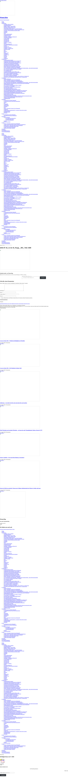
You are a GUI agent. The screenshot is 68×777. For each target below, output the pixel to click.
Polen (5, 33)
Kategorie (3, 240)
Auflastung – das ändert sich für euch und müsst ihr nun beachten (13, 402)
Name (1, 292)
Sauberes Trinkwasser (7, 78)
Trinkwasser (6, 109)
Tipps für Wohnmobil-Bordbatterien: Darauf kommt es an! (13, 92)
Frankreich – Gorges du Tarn (8, 48)
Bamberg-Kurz (6, 164)
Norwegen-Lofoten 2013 (8, 155)
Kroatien (5, 45)
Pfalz (5, 163)
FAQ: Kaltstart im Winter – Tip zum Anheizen (11, 74)
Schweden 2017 (6, 39)
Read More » (2, 343)
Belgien (5, 43)
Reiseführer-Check (7, 223)
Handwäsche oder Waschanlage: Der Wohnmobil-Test (12, 72)
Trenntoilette (6, 215)
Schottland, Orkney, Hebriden (8, 24)
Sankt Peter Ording (7, 49)
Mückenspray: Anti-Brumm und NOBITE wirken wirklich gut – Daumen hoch (16, 76)
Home (3, 21)
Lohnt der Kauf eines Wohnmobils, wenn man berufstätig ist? (13, 81)
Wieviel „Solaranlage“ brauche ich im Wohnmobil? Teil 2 (13, 80)
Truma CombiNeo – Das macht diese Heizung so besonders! (12, 457)
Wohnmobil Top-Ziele (7, 146)
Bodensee (5, 51)
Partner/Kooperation (7, 121)
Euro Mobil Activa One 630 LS (11, 118)
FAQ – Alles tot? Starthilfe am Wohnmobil (10, 73)
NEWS (3, 22)
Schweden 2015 (6, 41)
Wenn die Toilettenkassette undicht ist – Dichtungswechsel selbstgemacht (15, 90)
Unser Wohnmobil (7, 117)
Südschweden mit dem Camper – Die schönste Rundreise (13, 28)
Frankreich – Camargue (7, 42)
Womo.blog (4, 17)
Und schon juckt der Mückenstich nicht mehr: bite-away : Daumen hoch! (15, 77)
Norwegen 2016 (6, 40)
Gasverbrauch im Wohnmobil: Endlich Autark (11, 126)
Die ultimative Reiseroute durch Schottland (10, 44)
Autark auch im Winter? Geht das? (9, 128)
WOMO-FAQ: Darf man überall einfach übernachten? (12, 62)
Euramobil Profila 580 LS (10, 119)
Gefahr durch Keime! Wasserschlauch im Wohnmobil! (12, 172)
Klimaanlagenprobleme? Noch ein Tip (10, 206)
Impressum (3, 116)
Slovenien (5, 56)
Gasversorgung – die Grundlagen (9, 197)
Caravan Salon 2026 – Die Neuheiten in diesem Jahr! (11, 368)
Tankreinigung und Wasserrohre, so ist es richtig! (11, 61)
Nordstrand (6, 53)
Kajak (3, 113)
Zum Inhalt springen (3, 0)
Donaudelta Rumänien (7, 25)
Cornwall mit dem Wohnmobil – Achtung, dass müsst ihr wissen (14, 29)
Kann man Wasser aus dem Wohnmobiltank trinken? (12, 198)
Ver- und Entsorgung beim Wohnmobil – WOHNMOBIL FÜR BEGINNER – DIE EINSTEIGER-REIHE (21, 68)
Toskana (5, 57)
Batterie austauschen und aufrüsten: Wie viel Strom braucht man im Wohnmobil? (16, 83)
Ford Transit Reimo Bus (10, 231)
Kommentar (2, 290)
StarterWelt (3, 99)
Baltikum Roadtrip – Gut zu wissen (9, 26)
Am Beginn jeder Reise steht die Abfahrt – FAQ (11, 71)
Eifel (4, 50)
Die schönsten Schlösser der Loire (9, 27)
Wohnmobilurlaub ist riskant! (8, 60)
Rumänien (5, 32)
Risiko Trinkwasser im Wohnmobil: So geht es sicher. (12, 66)
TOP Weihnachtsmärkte (7, 37)
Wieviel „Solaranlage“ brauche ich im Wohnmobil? (12, 67)
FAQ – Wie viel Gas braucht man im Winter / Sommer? (12, 85)
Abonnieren (43, 277)
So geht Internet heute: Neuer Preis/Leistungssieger (12, 101)
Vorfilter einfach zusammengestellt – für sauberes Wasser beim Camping (15, 110)
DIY (4, 214)
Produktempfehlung (7, 111)
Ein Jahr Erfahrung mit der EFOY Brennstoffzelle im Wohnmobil (14, 93)
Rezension (5, 112)
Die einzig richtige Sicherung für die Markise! (11, 63)
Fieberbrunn (6, 58)
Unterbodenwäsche (7, 98)
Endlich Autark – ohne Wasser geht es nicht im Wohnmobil (13, 125)
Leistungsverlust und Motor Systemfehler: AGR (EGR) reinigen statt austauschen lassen (18, 95)
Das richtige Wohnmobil (6, 130)
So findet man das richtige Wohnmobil (10, 100)
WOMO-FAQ (4, 59)
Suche (1, 245)
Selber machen (6, 105)
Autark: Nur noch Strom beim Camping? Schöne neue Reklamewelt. (15, 124)
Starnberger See (6, 54)
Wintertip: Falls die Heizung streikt (9, 97)
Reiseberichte (4, 23)
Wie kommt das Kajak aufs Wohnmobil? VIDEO (11, 65)
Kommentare (4, 241)
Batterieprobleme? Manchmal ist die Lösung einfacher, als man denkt (15, 91)
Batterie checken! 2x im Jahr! (8, 94)
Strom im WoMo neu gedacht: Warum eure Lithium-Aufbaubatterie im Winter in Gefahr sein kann (20, 488)
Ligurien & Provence (7, 147)
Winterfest (5, 106)
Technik (5, 102)
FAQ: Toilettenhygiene (7, 70)
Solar (5, 107)
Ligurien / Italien (6, 38)
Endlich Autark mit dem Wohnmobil (9, 127)
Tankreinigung (6, 104)
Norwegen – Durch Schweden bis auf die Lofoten (12, 30)
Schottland (5, 31)
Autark (3, 122)
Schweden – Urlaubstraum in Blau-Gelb (10, 36)
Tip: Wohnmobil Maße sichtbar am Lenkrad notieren (12, 89)
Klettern (5, 232)
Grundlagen (4, 189)
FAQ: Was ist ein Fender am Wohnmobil (10, 75)
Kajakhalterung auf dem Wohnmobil (9, 114)
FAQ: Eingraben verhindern (8, 87)
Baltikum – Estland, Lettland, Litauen (10, 138)
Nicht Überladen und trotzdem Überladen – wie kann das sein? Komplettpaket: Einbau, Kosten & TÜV (21, 430)
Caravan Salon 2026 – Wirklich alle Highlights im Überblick (12, 340)
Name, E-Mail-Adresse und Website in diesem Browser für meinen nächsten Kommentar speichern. (16, 297)
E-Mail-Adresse (3, 294)
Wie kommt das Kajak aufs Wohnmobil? (10, 88)
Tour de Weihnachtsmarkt (8, 34)
